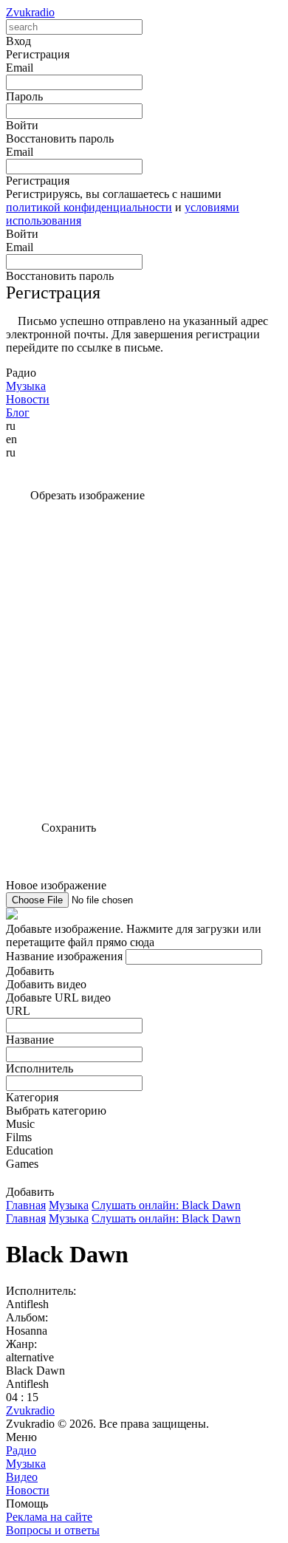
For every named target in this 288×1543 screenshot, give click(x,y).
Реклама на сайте (49, 1517)
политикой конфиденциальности (89, 207)
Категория (32, 1097)
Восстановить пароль (60, 138)
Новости (27, 1490)
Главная (26, 1205)
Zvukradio (30, 12)
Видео (22, 1477)
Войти (22, 233)
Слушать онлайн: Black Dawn (166, 1205)
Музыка (69, 1205)
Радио (21, 1450)
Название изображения (64, 956)
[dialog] (144, 1088)
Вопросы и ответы (53, 1530)
